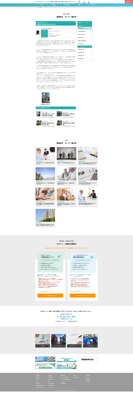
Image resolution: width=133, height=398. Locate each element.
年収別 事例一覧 (81, 55)
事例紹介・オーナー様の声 (83, 22)
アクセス (37, 381)
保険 (49, 381)
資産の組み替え (81, 43)
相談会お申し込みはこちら (82, 295)
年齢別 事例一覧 (81, 49)
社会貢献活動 (63, 383)
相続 (59, 1)
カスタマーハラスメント (40, 387)
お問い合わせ (38, 383)
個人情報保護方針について (40, 385)
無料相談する (128, 1)
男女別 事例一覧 (81, 52)
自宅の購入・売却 (67, 1)
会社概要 (37, 377)
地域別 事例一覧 (81, 58)
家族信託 (62, 1)
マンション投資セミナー (65, 377)
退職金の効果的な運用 (82, 40)
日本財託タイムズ (76, 377)
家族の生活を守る (81, 37)
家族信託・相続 (51, 383)
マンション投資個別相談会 (65, 379)
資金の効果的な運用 (81, 31)
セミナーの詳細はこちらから (50, 295)
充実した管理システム (82, 34)
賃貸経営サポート (51, 379)
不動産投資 (48, 1)
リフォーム (73, 1)
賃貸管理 (52, 1)
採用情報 (37, 379)
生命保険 (55, 1)
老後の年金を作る (81, 28)
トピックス (63, 381)
